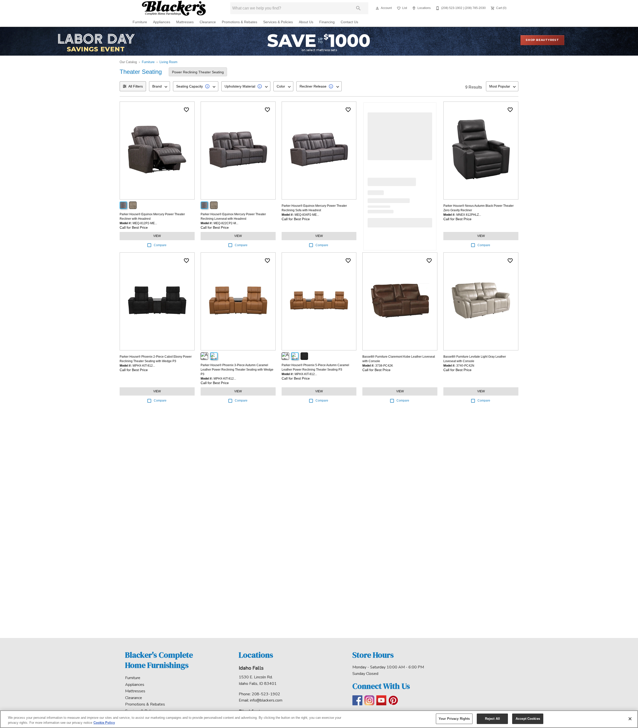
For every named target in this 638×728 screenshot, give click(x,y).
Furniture (140, 22)
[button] (377, 8)
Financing (327, 22)
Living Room (168, 62)
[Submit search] (358, 8)
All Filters (135, 86)
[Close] (630, 718)
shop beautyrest (542, 40)
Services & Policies (278, 22)
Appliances (161, 22)
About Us (306, 22)
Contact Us (349, 22)
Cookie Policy (104, 723)
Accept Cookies (528, 719)
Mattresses (185, 22)
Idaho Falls (251, 668)
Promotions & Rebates (239, 22)
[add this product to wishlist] (186, 110)
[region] (319, 719)
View (157, 236)
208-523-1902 (266, 694)
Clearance (208, 22)
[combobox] (159, 86)
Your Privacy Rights (454, 719)
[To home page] (174, 8)
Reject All (492, 719)
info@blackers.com (266, 700)
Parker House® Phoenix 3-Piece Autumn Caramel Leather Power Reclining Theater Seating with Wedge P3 (237, 369)
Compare (160, 245)
